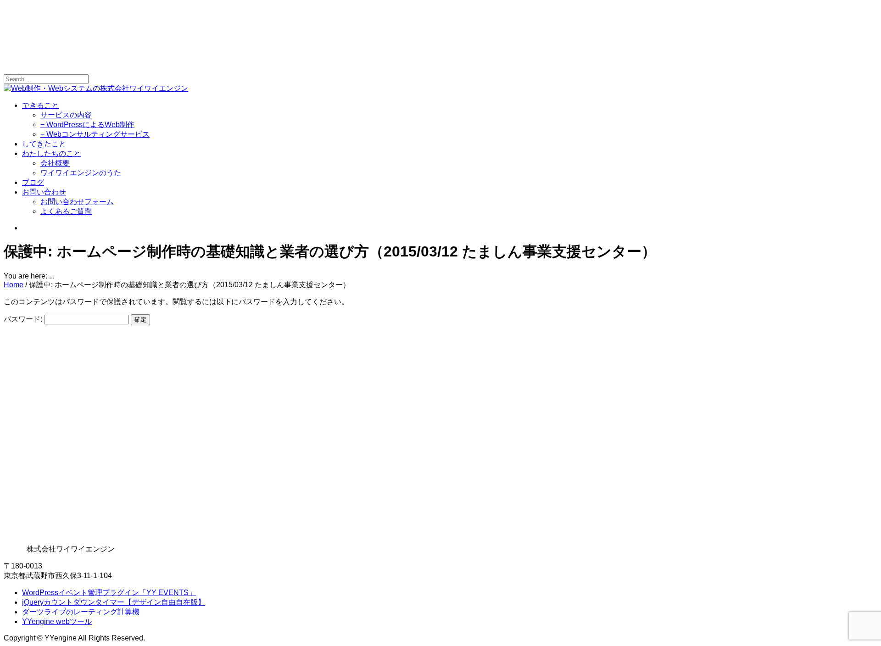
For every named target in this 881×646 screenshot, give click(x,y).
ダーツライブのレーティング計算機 (80, 612)
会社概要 (55, 163)
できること (40, 105)
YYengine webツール (57, 621)
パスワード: (24, 319)
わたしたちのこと (51, 153)
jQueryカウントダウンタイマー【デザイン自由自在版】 (113, 602)
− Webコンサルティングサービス (95, 134)
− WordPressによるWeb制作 (87, 124)
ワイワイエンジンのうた (80, 173)
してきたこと (44, 144)
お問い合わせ (44, 192)
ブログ (33, 182)
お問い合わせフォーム (77, 202)
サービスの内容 (66, 115)
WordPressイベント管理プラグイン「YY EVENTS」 (109, 592)
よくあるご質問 (66, 211)
